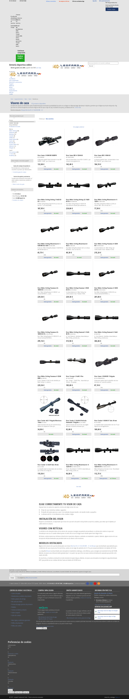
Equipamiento (13, 91)
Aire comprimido (14, 80)
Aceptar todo (26, 692)
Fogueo (11, 84)
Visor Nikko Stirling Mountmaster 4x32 (77, 245)
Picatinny (12, 155)
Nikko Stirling (13, 131)
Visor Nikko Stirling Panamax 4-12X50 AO (106, 245)
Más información (40, 626)
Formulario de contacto (18, 200)
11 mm (11, 154)
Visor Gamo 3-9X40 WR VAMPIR (47, 156)
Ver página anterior (78, 127)
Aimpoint (12, 132)
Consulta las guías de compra (19, 172)
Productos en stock (14, 126)
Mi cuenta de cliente (17, 602)
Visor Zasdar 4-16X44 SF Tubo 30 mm (105, 421)
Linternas (12, 89)
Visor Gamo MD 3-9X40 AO (102, 156)
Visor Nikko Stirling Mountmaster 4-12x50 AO (77, 466)
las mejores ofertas (64, 1)
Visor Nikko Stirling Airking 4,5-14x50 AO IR (77, 200)
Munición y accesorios (15, 82)
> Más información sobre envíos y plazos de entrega (78, 618)
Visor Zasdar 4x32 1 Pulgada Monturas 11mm (49, 421)
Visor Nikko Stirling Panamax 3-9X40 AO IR (77, 289)
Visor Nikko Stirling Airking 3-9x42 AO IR (49, 200)
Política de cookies (17, 626)
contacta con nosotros (50, 612)
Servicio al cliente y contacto (19, 610)
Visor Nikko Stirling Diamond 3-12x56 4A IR (77, 333)
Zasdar (11, 136)
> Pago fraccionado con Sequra (45, 619)
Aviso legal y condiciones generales (21, 620)
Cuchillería (12, 79)
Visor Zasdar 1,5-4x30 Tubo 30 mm (48, 465)
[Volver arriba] (87, 68)
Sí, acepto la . (27, 578)
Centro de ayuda (16, 593)
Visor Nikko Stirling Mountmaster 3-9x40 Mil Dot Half (49, 245)
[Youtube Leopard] (95, 583)
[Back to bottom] (9, 70)
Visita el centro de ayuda (18, 184)
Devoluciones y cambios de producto (21, 596)
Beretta (11, 143)
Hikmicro (11, 146)
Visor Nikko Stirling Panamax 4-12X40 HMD (49, 377)
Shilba (11, 137)
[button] (13, 654)
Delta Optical (13, 139)
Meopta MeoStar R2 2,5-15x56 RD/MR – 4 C (32, 110)
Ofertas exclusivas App (78, 1)
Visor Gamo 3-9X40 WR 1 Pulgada (104, 377)
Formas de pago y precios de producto (22, 604)
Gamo (11, 141)
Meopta (11, 134)
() (11, 77)
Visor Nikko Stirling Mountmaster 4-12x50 (105, 200)
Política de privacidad (17, 623)
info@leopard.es (20, 198)
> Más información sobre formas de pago (47, 617)
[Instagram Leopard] (91, 583)
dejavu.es (117, 697)
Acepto (45, 628)
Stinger (11, 148)
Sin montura (13, 152)
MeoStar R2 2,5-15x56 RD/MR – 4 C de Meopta (83, 546)
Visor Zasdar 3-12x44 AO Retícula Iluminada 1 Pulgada (76, 421)
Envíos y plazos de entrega (18, 599)
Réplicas (11, 85)
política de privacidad (31, 578)
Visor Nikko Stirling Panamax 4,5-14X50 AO (48, 289)
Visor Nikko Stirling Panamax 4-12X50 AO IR (106, 289)
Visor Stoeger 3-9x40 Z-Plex (74, 377)
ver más (38, 68)
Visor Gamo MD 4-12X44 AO (74, 156)
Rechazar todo (39, 628)
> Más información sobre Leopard (102, 605)
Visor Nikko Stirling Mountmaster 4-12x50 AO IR (105, 466)
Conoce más (78, 107)
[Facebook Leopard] (87, 583)
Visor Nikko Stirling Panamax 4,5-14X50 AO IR (48, 333)
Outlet (11, 94)
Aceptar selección (19, 692)
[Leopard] (69, 66)
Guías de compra (16, 615)
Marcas (11, 92)
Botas (11, 87)
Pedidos (14, 607)
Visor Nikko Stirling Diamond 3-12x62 (105, 333)
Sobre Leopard (16, 613)
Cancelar (10, 690)
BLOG (99, 583)
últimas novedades (51, 1)
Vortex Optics (13, 144)
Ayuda (95, 1)
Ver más (78, 486)
